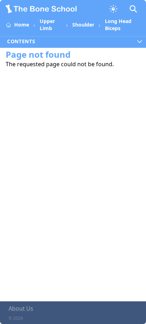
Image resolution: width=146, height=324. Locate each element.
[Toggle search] (133, 9)
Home (21, 24)
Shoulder (83, 24)
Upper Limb (47, 25)
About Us (21, 308)
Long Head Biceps (118, 25)
